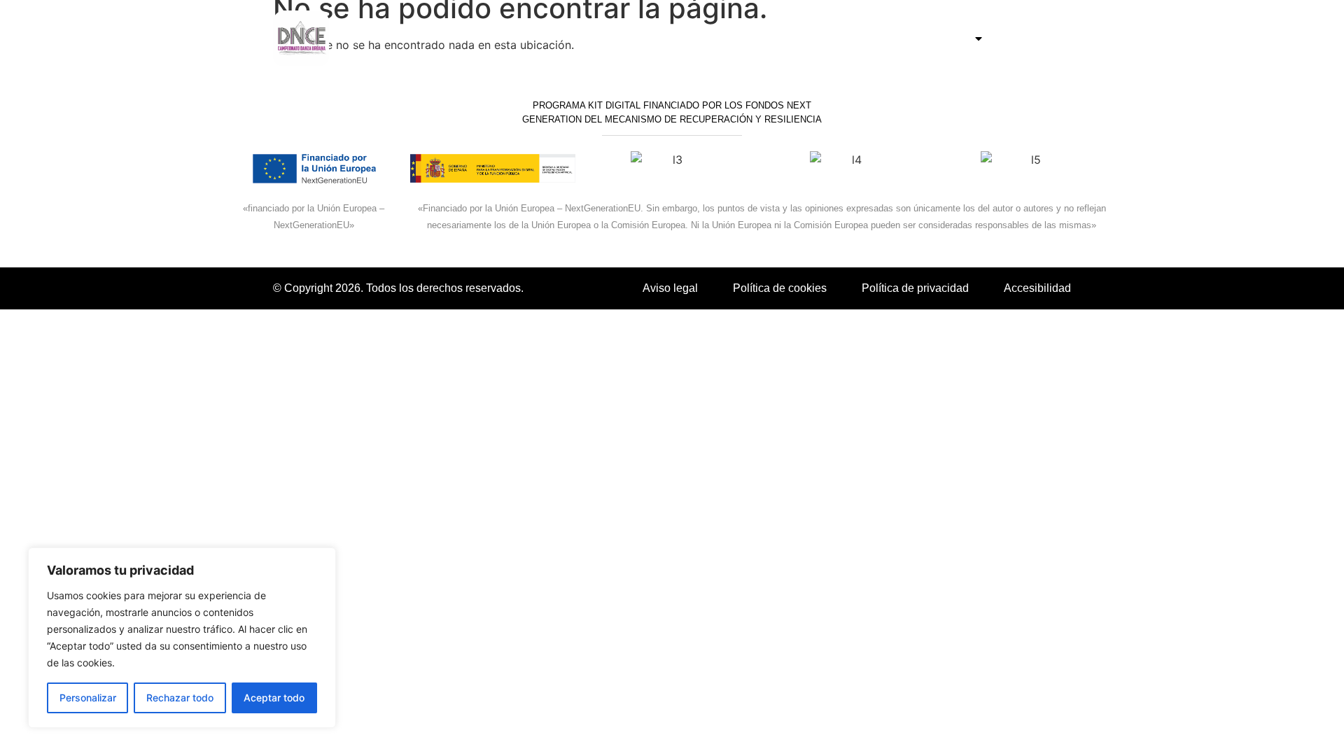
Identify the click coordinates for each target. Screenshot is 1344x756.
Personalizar (87, 698)
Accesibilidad (1037, 288)
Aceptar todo (274, 698)
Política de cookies (780, 288)
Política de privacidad (915, 288)
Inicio (884, 38)
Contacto (1034, 38)
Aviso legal (670, 288)
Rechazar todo (180, 698)
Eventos (945, 38)
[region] (182, 637)
